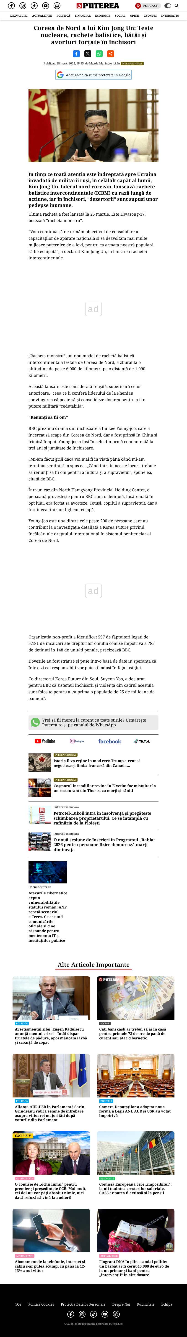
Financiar (83, 16)
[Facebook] (11, 5)
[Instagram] (22, 5)
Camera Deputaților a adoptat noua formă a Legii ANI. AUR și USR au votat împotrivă (135, 1111)
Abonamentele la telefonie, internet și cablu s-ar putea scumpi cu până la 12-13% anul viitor (50, 1266)
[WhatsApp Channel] (57, 5)
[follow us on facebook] (110, 741)
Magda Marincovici (102, 63)
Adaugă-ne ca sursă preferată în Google (98, 75)
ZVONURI (150, 16)
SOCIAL (120, 16)
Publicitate (145, 1304)
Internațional (132, 63)
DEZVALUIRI (19, 16)
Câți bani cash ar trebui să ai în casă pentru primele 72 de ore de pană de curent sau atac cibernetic (132, 1033)
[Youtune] (45, 5)
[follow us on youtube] (45, 741)
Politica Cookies (41, 1304)
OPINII (134, 16)
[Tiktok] (34, 5)
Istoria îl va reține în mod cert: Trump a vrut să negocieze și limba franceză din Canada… (97, 763)
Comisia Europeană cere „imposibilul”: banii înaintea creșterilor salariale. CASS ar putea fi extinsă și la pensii (135, 1188)
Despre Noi (121, 1304)
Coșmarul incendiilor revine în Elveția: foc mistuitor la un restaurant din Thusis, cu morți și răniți (105, 788)
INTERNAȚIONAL (173, 16)
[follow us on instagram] (77, 741)
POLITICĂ (63, 16)
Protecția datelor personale (83, 1304)
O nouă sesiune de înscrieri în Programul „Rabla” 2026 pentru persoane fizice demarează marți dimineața (105, 844)
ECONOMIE (102, 16)
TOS (18, 1304)
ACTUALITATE (42, 16)
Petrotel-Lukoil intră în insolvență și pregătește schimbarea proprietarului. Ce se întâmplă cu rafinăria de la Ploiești (102, 818)
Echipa (166, 1304)
